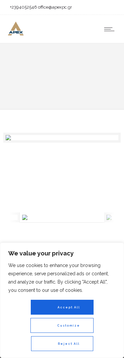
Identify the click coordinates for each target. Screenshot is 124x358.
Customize (68, 325)
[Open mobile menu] (110, 29)
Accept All (69, 307)
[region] (62, 300)
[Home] (15, 34)
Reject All (69, 343)
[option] (62, 138)
